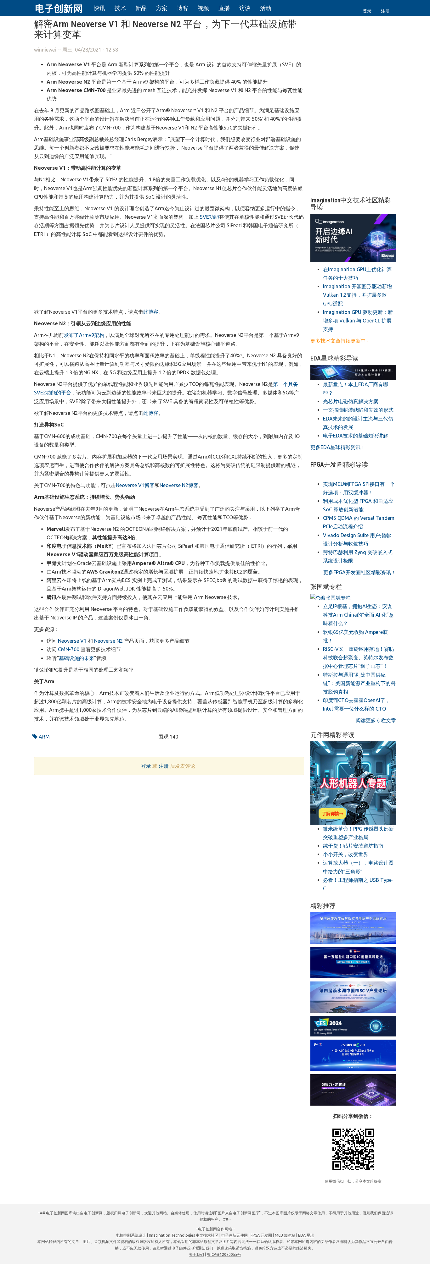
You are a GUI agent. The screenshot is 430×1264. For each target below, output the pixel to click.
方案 (161, 8)
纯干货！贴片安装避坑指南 (353, 846)
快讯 (99, 8)
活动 (265, 8)
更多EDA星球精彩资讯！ (337, 447)
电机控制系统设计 (131, 1235)
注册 (385, 11)
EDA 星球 (306, 1235)
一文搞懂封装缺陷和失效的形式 (358, 410)
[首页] (62, 7)
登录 (367, 11)
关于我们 (196, 1254)
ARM (43, 736)
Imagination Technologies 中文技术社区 (183, 1235)
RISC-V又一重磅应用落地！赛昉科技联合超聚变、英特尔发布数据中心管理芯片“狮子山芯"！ (358, 657)
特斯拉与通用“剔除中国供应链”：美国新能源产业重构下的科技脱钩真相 (359, 683)
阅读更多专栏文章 (376, 720)
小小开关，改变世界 (345, 854)
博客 (182, 8)
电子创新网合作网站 (215, 1229)
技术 (120, 8)
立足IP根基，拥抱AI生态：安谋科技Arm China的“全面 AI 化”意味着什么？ (358, 614)
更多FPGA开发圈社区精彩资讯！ (359, 572)
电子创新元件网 (234, 1235)
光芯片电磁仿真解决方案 (350, 401)
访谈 (245, 8)
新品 (141, 8)
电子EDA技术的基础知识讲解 (355, 435)
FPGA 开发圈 (261, 1235)
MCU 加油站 (285, 1235)
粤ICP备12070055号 (224, 1254)
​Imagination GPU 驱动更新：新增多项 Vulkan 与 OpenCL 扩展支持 (358, 320)
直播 (224, 8)
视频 (203, 8)
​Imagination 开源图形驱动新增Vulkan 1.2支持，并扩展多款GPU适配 (357, 294)
